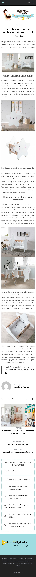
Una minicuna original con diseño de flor (18, 450)
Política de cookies (16, 561)
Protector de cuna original (18, 443)
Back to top (16, 573)
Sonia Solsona (19, 36)
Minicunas (18, 25)
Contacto (25, 561)
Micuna (20, 83)
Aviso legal (22, 558)
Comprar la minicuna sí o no (19, 371)
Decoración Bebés (8, 558)
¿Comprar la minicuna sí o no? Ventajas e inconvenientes (18, 432)
